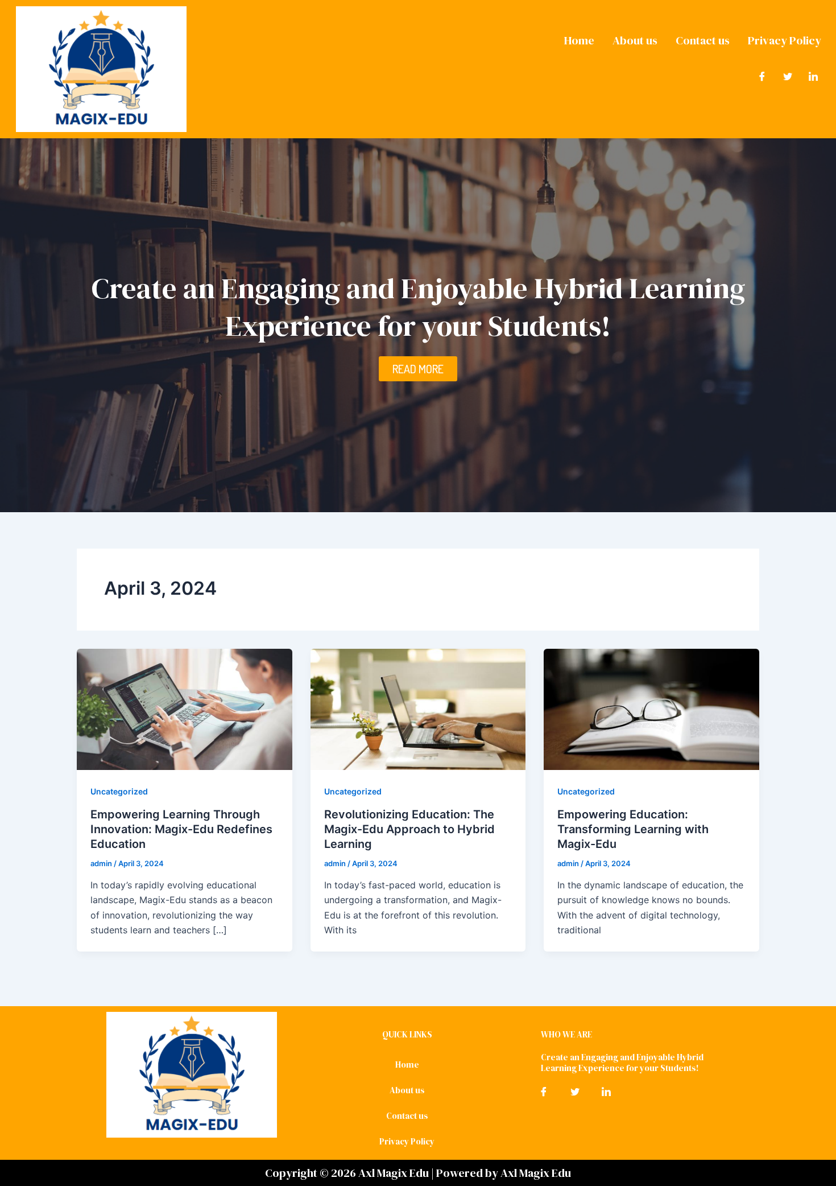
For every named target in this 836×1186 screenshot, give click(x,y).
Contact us (703, 40)
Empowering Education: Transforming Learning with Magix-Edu (633, 829)
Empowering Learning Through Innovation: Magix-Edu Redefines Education (181, 829)
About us (634, 40)
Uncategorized (119, 791)
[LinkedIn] (813, 75)
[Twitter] (787, 75)
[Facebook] (762, 75)
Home (579, 40)
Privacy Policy (784, 40)
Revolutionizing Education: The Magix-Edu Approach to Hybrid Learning (409, 829)
